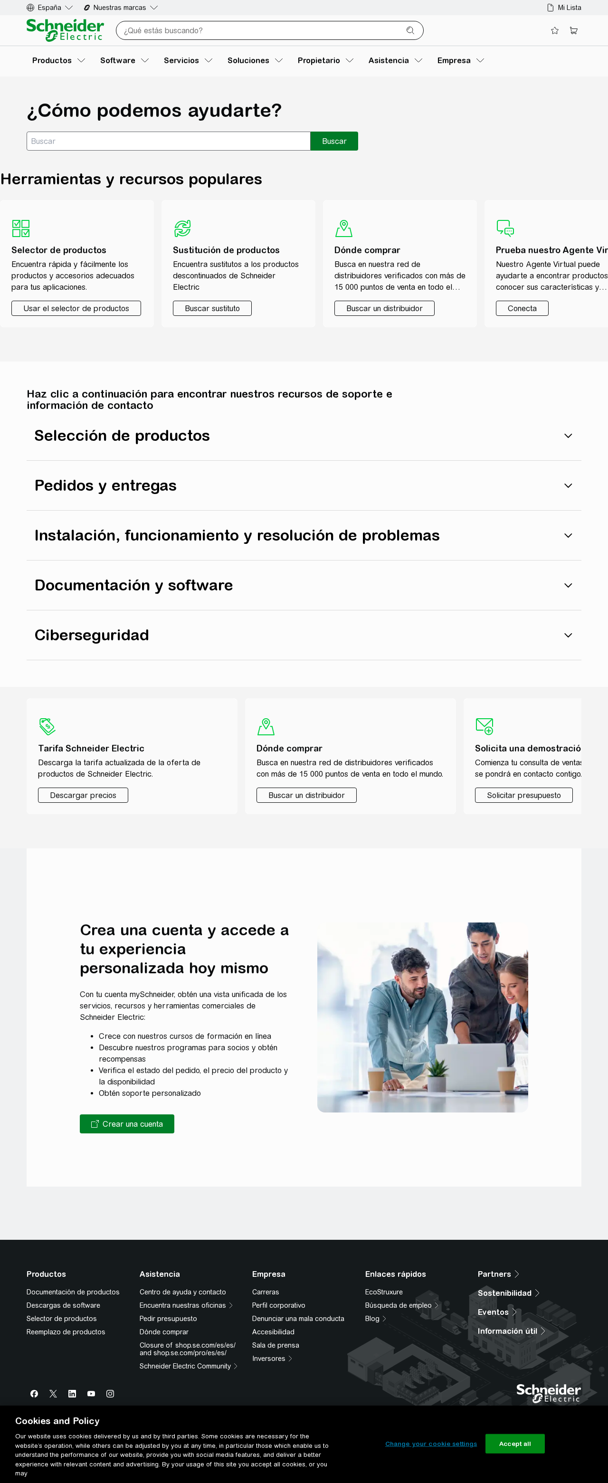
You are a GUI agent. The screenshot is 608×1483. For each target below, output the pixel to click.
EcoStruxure (384, 1292)
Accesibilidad (273, 1332)
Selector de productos (62, 1318)
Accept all (515, 1443)
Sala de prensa (275, 1345)
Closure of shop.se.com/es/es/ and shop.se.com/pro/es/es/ (188, 1349)
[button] (127, 1123)
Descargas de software (63, 1305)
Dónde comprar (164, 1332)
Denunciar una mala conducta (298, 1318)
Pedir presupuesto (168, 1318)
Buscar (334, 141)
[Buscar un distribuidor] (384, 308)
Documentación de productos (73, 1292)
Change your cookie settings (431, 1443)
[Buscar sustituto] (212, 308)
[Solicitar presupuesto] (524, 795)
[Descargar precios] (83, 795)
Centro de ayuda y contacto (183, 1292)
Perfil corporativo (278, 1305)
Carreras (265, 1292)
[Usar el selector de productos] (76, 308)
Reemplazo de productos (66, 1332)
